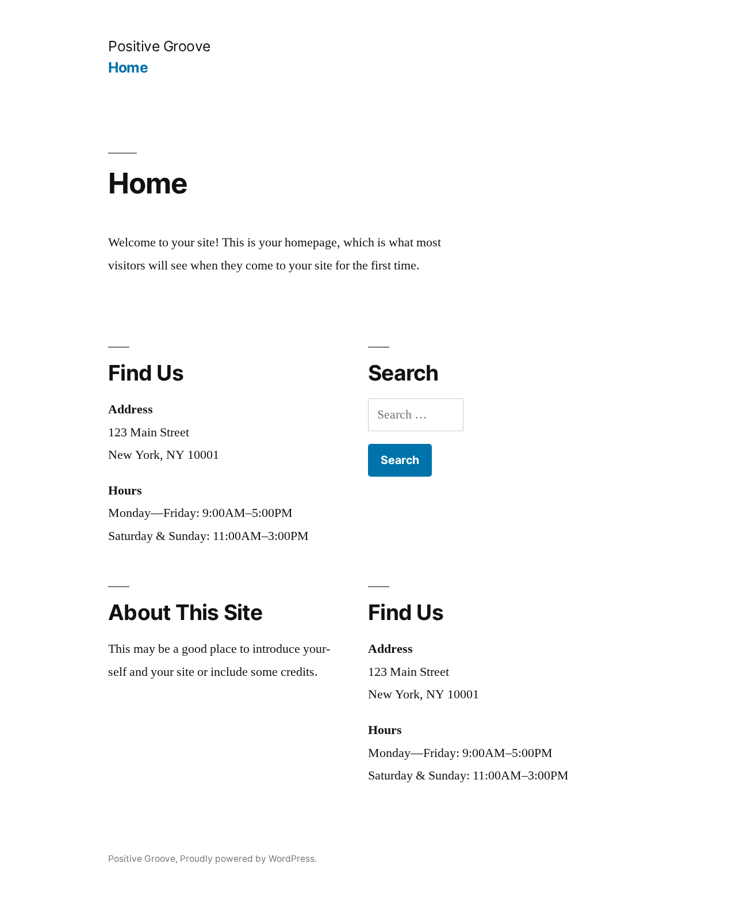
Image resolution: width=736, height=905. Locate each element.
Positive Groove (159, 46)
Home (128, 67)
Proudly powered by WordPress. (248, 858)
